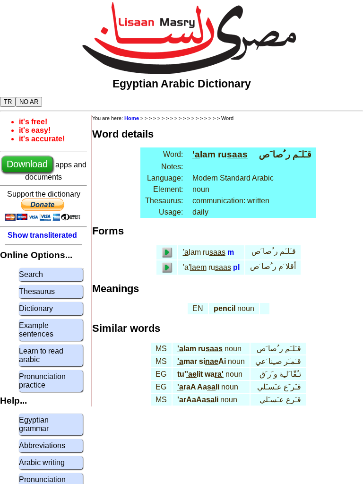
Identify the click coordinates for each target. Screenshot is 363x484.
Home (131, 118)
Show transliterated (42, 235)
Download (27, 164)
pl (236, 267)
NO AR (28, 101)
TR (8, 101)
